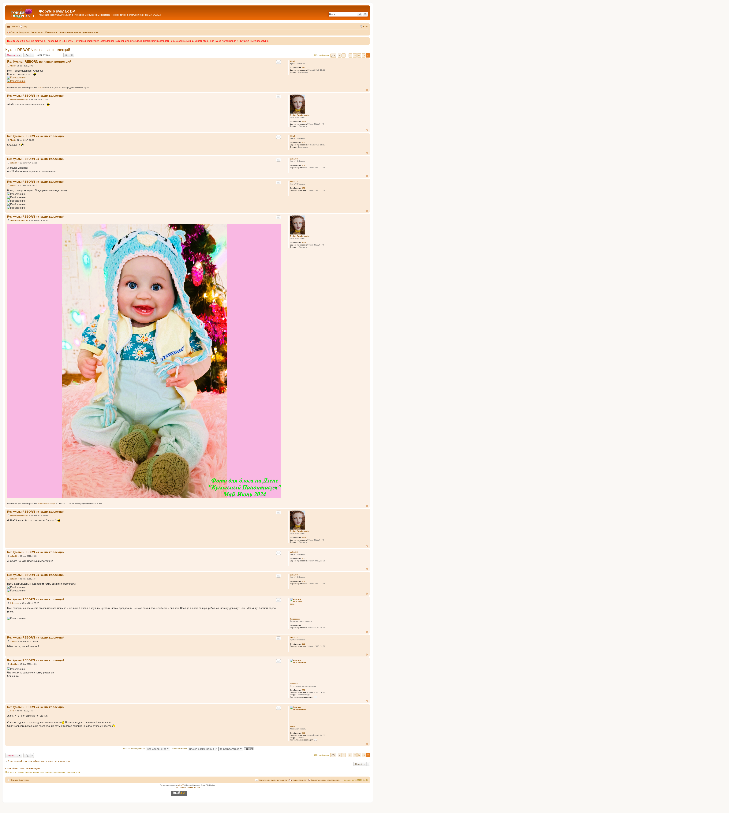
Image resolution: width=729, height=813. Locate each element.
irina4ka (294, 684)
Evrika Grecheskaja (299, 115)
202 (303, 690)
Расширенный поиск (365, 14)
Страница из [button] (333, 56)
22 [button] (350, 55)
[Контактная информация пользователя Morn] (315, 740)
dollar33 (294, 159)
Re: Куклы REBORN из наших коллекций (39, 61)
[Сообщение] (8, 66)
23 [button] (355, 55)
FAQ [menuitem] (25, 26)
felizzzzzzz (295, 619)
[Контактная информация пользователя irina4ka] (315, 697)
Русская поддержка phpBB (188, 787)
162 (303, 165)
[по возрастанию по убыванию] (230, 748)
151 (303, 68)
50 (303, 625)
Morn (292, 726)
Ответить (12, 55)
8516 (304, 122)
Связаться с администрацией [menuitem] (273, 780)
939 (303, 733)
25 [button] (363, 55)
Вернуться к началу (367, 90)
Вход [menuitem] (365, 26)
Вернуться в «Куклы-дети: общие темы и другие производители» (39, 761)
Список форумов (19, 780)
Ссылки (14, 26)
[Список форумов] (22, 12)
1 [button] (343, 55)
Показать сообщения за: (134, 748)
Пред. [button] (340, 56)
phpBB (181, 785)
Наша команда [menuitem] (299, 780)
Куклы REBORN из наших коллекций (37, 50)
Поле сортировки (179, 748)
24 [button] (359, 55)
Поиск (360, 14)
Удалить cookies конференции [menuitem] (325, 780)
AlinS (292, 61)
